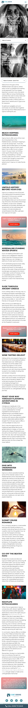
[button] (26, 2)
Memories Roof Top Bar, (15, 614)
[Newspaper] (21, 700)
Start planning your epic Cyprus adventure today (12, 669)
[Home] (11, 700)
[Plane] (6, 700)
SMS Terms (19, 704)
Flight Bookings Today (9, 704)
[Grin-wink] (16, 700)
